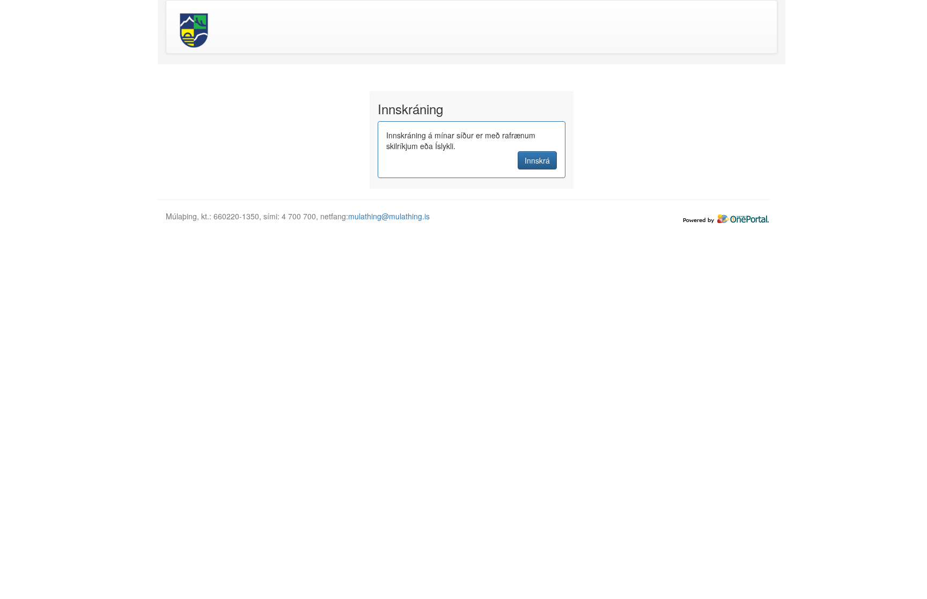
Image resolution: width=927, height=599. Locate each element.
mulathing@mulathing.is (389, 216)
